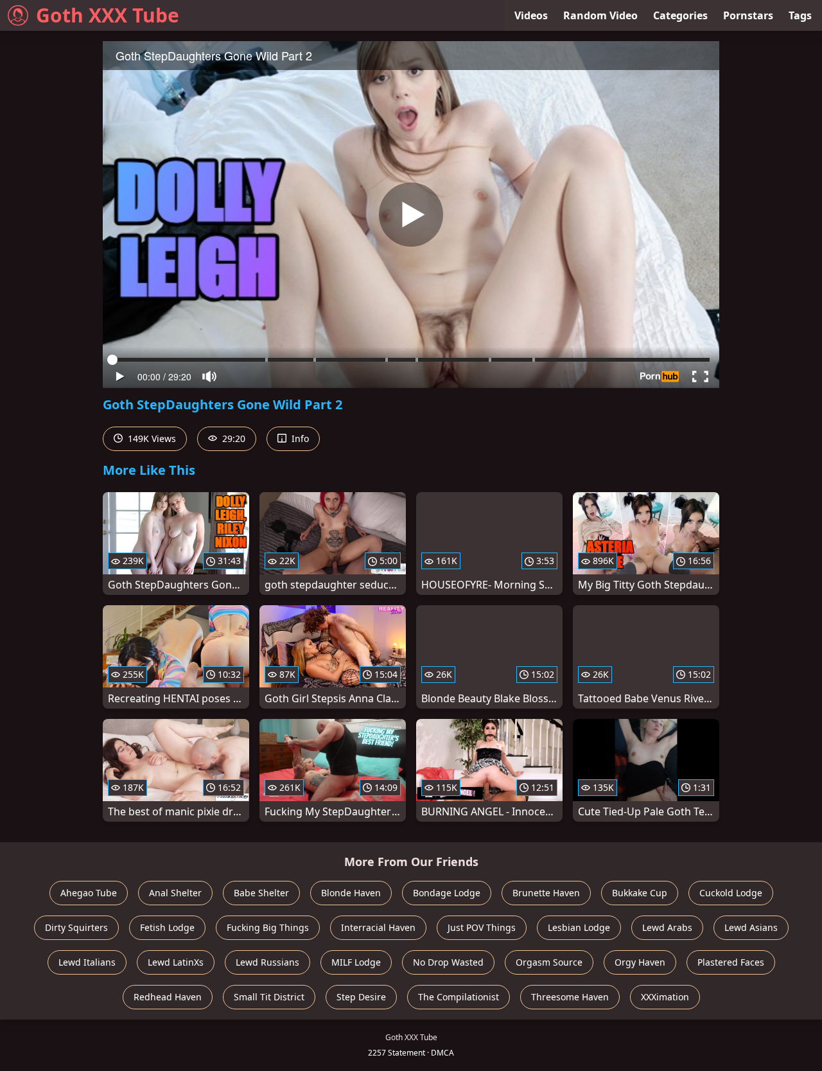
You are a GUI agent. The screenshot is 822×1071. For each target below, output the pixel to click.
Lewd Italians (87, 962)
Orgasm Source (549, 962)
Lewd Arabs (667, 927)
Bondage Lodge (446, 893)
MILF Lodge (356, 962)
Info (299, 438)
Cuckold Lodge (730, 893)
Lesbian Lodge (579, 927)
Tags (800, 15)
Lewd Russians (267, 962)
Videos (531, 15)
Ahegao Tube (88, 893)
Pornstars (748, 15)
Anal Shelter (175, 893)
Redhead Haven (168, 997)
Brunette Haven (546, 893)
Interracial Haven (378, 927)
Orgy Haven (640, 962)
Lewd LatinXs (176, 962)
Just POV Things (482, 927)
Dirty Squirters (76, 927)
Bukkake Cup (639, 893)
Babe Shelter (261, 893)
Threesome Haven (570, 997)
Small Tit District (269, 997)
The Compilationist (458, 997)
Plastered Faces (730, 962)
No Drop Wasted (448, 962)
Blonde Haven (351, 893)
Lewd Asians (751, 927)
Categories (680, 15)
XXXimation (665, 997)
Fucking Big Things (268, 927)
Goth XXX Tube (107, 15)
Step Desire (361, 997)
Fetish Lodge (167, 927)
